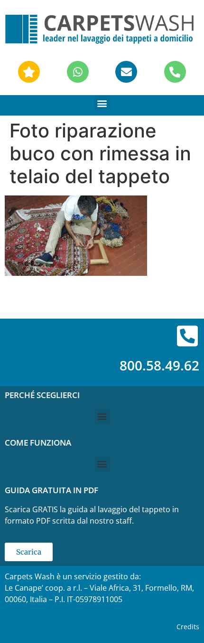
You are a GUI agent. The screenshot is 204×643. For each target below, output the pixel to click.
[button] (102, 103)
